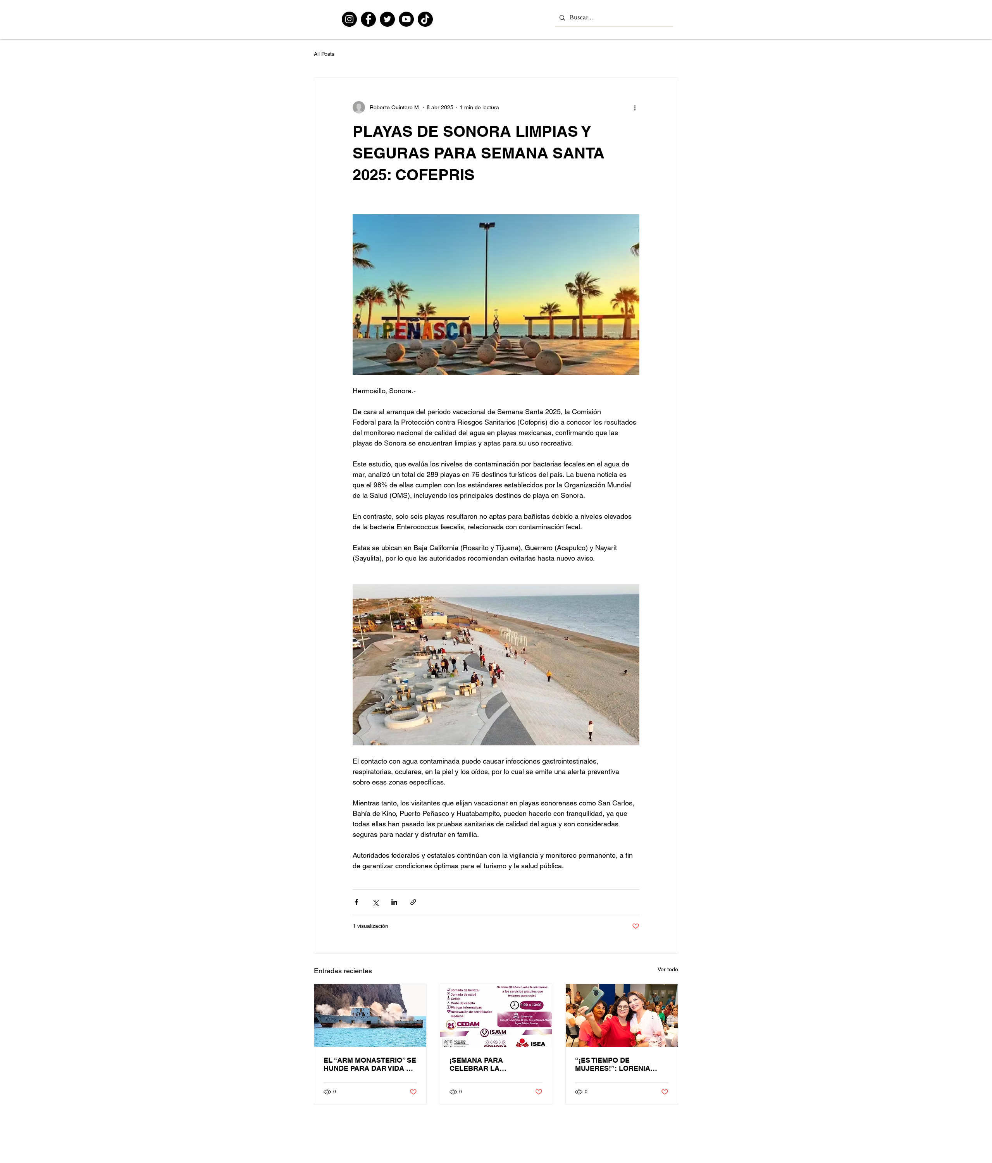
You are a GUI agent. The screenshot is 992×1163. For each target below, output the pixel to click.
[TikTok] (425, 19)
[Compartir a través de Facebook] (356, 902)
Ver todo (668, 969)
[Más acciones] (634, 107)
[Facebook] (368, 19)
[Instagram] (349, 19)
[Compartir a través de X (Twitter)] (375, 902)
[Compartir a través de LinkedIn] (394, 902)
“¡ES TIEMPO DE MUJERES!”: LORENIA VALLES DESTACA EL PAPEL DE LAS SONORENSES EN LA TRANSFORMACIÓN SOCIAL (612, 1064)
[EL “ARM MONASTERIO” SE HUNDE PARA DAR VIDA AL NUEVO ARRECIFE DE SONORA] (370, 1015)
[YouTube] (406, 19)
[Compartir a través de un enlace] (413, 902)
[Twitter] (387, 19)
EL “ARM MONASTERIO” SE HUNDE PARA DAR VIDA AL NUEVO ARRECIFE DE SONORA (370, 1064)
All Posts (324, 54)
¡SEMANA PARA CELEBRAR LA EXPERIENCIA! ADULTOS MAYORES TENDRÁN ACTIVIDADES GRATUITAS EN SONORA (494, 1064)
